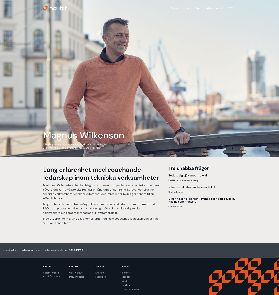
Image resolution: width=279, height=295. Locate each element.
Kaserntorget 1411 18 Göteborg (51, 274)
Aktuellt (219, 8)
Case (197, 8)
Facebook (100, 276)
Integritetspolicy (130, 288)
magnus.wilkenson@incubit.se (51, 250)
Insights (208, 8)
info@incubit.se (77, 276)
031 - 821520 (76, 272)
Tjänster (175, 8)
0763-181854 (76, 250)
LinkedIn (99, 272)
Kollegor (187, 8)
